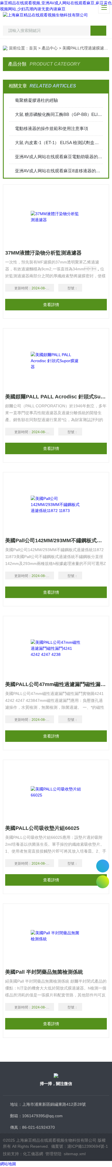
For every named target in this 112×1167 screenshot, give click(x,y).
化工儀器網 (33, 1153)
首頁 (33, 48)
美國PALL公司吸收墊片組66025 (42, 828)
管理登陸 (53, 1153)
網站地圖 (8, 1164)
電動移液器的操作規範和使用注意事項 (51, 128)
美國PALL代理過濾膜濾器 (85, 48)
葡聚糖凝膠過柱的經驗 (36, 100)
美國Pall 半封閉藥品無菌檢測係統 (44, 972)
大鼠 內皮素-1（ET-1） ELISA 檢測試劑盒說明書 (59, 142)
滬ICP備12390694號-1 (87, 1146)
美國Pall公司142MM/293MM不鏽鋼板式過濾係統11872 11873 (56, 540)
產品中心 (50, 48)
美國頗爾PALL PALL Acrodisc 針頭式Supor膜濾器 (56, 397)
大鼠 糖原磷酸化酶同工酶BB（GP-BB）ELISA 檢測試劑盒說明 (59, 114)
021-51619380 (102, 866)
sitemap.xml (75, 1153)
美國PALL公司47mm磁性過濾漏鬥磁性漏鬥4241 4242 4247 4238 (56, 684)
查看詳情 (51, 304)
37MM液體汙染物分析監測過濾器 (43, 253)
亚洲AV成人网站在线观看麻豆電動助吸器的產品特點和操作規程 (59, 156)
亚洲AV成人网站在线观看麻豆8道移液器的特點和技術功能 (59, 170)
